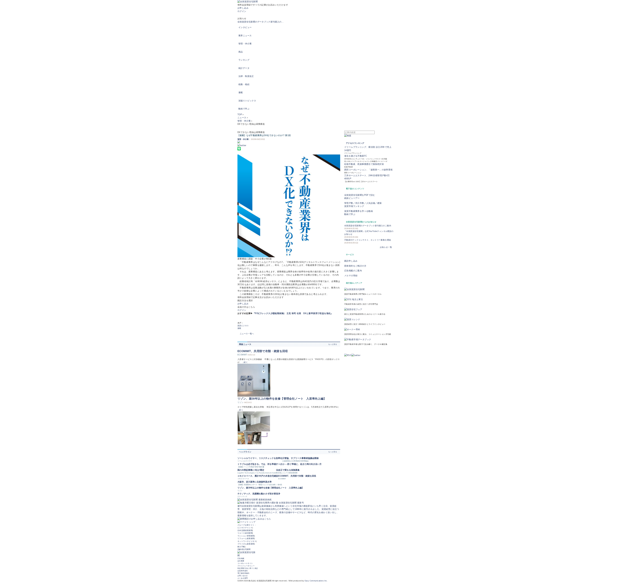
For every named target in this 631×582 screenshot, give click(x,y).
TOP (239, 114)
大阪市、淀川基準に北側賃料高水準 (254, 482)
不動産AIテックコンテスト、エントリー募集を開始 (367, 240)
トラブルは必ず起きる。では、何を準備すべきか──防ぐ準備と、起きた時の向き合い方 (279, 464)
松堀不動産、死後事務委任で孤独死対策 (364, 164)
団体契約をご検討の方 (355, 266)
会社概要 (240, 561)
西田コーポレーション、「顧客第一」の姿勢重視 (368, 169)
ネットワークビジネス (246, 541)
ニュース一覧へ (247, 334)
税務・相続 (243, 84)
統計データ (243, 68)
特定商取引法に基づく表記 (247, 568)
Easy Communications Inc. (316, 581)
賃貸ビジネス (243, 326)
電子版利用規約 (243, 573)
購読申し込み (350, 261)
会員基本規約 (242, 571)
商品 (240, 52)
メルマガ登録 (350, 275)
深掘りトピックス (247, 100)
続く (246, 362)
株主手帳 (241, 547)
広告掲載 (240, 558)
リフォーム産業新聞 (245, 538)
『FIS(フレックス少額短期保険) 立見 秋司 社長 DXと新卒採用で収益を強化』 (293, 313)
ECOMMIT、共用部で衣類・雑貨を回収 (262, 351)
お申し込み (242, 8)
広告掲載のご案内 (353, 270)
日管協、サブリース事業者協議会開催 (300, 458)
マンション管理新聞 (245, 536)
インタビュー (245, 27)
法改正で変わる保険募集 (288, 470)
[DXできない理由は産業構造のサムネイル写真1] (288, 205)
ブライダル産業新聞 (245, 544)
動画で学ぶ (243, 108)
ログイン (241, 11)
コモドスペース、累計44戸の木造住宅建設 (257, 476)
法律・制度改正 (246, 76)
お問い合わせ (242, 576)
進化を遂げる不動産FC (355, 156)
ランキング (243, 60)
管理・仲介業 (245, 43)
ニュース (241, 117)
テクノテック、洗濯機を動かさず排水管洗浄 (258, 493)
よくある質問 (242, 578)
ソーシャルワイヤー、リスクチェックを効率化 (259, 458)
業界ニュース (245, 35)
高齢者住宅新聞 (244, 549)
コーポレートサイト (245, 563)
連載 (240, 92)
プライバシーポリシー (246, 566)
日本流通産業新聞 (244, 530)
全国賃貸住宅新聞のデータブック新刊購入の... (260, 22)
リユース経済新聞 (244, 533)
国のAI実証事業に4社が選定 (250, 470)
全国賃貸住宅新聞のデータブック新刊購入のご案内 (367, 226)
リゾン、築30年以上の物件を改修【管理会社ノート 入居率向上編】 (281, 398)
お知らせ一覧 (386, 247)
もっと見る (332, 344)
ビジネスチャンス (244, 528)
